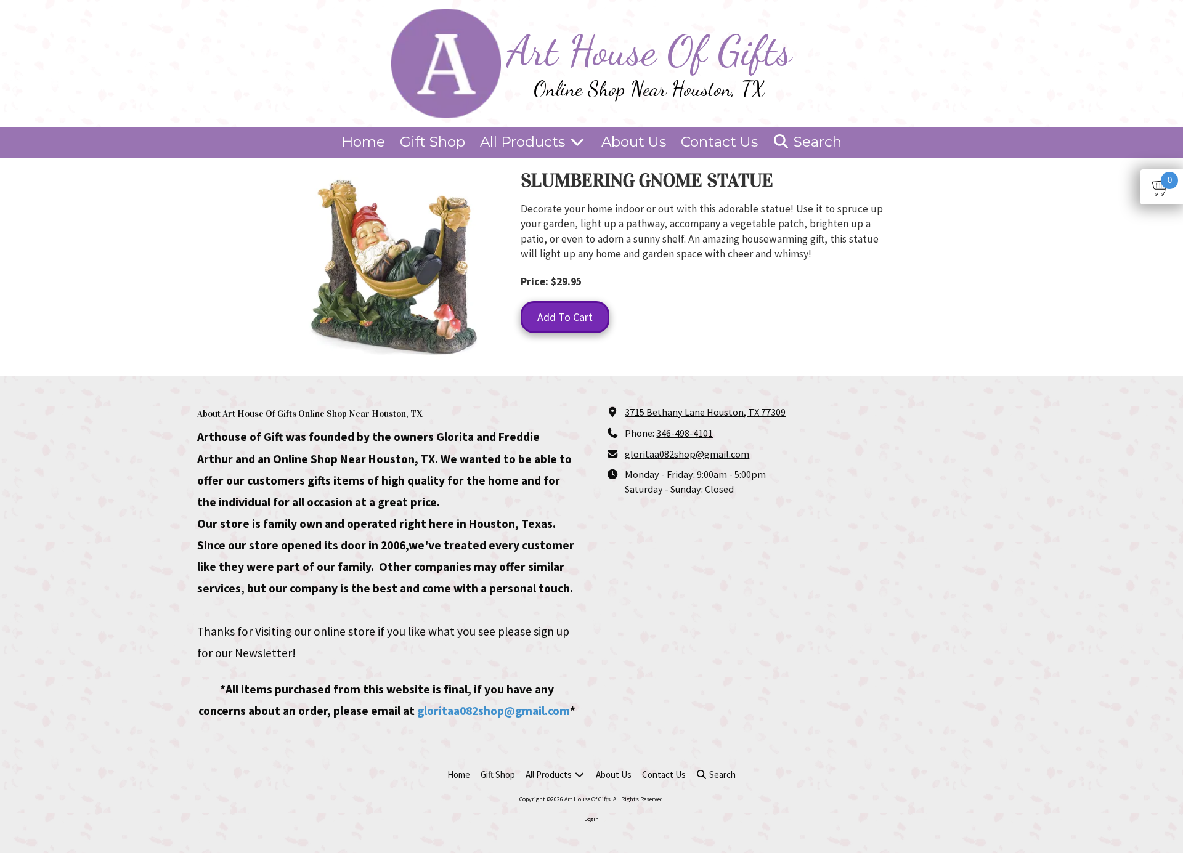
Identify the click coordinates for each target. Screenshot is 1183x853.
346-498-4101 (684, 433)
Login (591, 819)
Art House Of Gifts (649, 50)
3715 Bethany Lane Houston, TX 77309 (705, 412)
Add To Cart (565, 317)
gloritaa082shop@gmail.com (493, 710)
